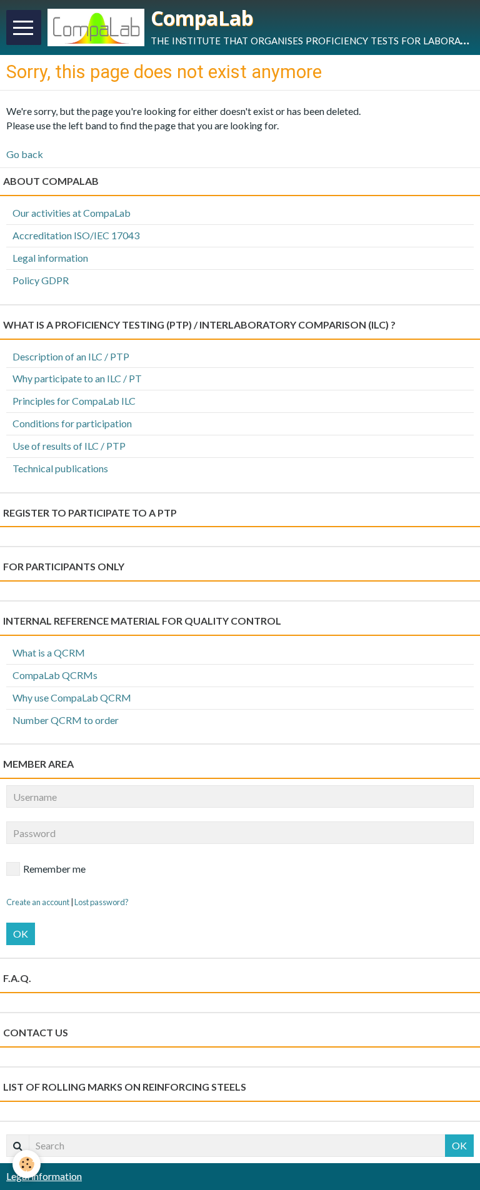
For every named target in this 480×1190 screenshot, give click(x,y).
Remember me (54, 869)
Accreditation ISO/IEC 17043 (75, 235)
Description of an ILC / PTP (70, 356)
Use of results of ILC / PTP (69, 446)
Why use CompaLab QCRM (71, 697)
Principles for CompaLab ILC (74, 401)
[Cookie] (26, 1164)
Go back (24, 154)
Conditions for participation (72, 423)
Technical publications (60, 468)
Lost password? (101, 902)
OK (20, 934)
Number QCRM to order (65, 720)
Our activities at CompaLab (71, 213)
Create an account (37, 902)
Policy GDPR (40, 280)
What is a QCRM (48, 652)
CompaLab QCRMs (55, 675)
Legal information (50, 258)
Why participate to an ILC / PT (77, 378)
